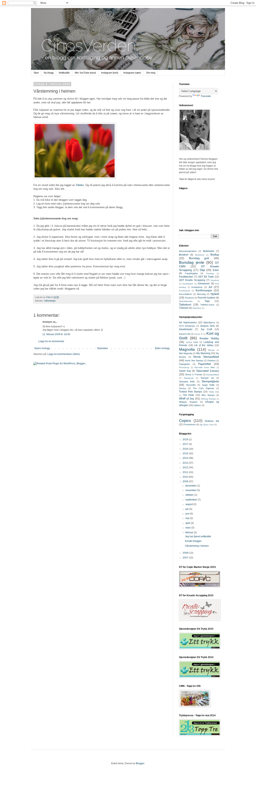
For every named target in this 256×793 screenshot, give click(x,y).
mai (187, 518)
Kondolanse (184, 291)
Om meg (150, 72)
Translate (206, 96)
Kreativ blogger (193, 541)
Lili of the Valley (203, 345)
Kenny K (198, 334)
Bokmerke (208, 251)
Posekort (189, 298)
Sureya (182, 388)
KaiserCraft (184, 334)
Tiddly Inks (214, 392)
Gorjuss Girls (207, 326)
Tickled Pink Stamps (190, 391)
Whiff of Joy (186, 398)
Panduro (211, 360)
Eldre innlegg (162, 348)
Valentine (197, 308)
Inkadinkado (185, 329)
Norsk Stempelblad (206, 356)
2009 (186, 481)
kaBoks (197, 405)
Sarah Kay (185, 371)
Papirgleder (184, 364)
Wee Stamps (208, 395)
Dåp (202, 270)
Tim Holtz (188, 395)
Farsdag (210, 273)
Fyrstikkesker (186, 276)
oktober (189, 494)
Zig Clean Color (207, 424)
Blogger (140, 763)
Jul (210, 287)
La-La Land (192, 342)
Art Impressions (188, 322)
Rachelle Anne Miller (205, 367)
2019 (186, 439)
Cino (48, 297)
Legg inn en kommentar (51, 341)
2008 (186, 552)
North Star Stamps (194, 360)
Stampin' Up (207, 378)
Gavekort (215, 280)
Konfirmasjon (204, 290)
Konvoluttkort (185, 294)
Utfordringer (50, 301)
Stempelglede (210, 381)
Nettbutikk (64, 72)
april (188, 523)
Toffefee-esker (207, 305)
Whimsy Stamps (208, 399)
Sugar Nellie (208, 385)
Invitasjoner (197, 287)
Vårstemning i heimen (197, 545)
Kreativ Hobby (209, 338)
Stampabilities (212, 375)
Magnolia (187, 349)
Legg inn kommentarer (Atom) (63, 354)
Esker (216, 270)
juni (187, 513)
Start (36, 72)
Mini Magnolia (185, 353)
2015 (186, 453)
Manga (211, 350)
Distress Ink (212, 421)
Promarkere (190, 424)
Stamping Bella (187, 381)
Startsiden (102, 348)
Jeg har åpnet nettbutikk (198, 536)
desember (191, 485)
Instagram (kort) (109, 72)
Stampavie (189, 378)
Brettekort (199, 255)
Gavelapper (187, 284)
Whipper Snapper (188, 402)
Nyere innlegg (42, 348)
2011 (186, 472)
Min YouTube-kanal (85, 72)
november (191, 490)
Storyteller (191, 385)
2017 (186, 444)
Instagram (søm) (132, 72)
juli (187, 509)
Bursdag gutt (199, 258)
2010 (186, 476)
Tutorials (183, 308)
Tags (207, 301)
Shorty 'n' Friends (193, 374)
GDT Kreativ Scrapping (192, 280)
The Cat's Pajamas (203, 388)
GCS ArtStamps (187, 326)
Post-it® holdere (206, 297)
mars (188, 527)
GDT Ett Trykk (206, 276)
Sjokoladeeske (186, 301)
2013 (186, 462)
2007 (186, 557)
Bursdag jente (191, 262)
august (189, 504)
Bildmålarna (209, 322)
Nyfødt (215, 294)
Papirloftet (204, 364)
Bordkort (183, 254)
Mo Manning (203, 353)
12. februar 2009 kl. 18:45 (56, 334)
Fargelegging (191, 273)
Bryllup (214, 254)
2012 (186, 467)
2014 (186, 458)
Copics (185, 420)
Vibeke (80, 185)
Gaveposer (204, 283)
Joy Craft (206, 329)
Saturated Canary (207, 370)
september (191, 499)
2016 (186, 448)
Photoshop (184, 367)
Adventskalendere (188, 251)
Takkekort (185, 304)
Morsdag (201, 294)
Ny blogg (49, 72)
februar (189, 532)
